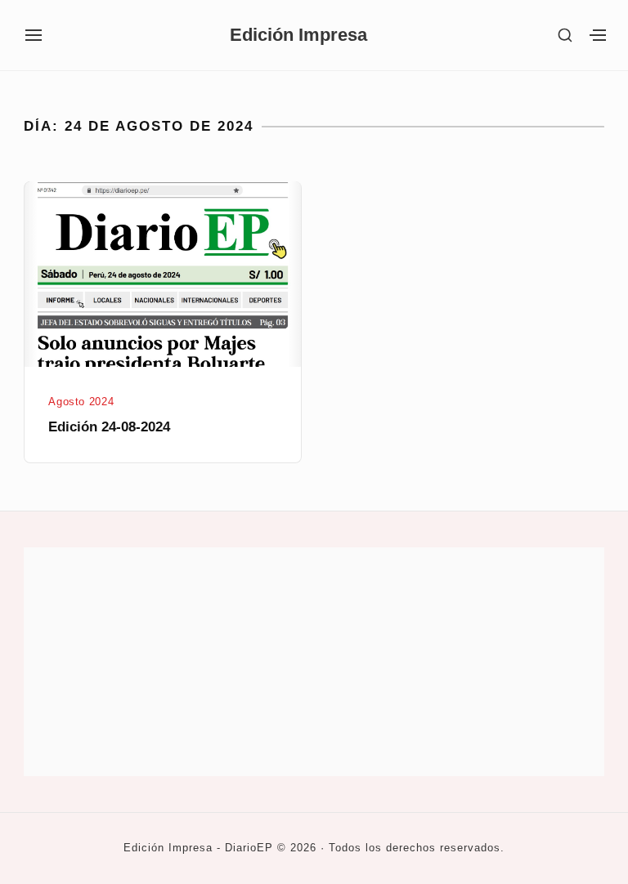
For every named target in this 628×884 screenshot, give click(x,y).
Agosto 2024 (81, 402)
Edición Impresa (298, 35)
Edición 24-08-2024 (109, 427)
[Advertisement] (314, 661)
